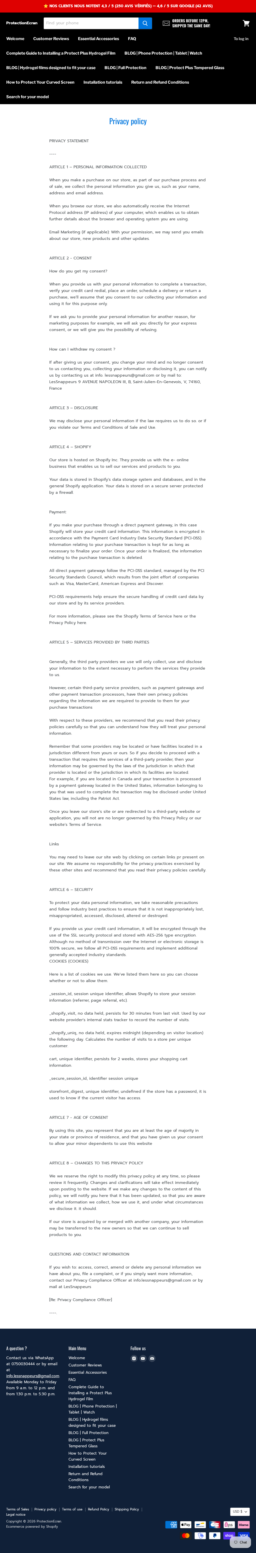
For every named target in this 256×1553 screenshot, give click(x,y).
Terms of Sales (17, 1509)
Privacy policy (45, 1509)
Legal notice (16, 1514)
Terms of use (72, 1509)
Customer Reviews (51, 38)
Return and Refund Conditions (160, 82)
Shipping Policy (127, 1509)
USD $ (237, 1511)
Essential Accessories (98, 38)
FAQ (132, 38)
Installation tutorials (103, 82)
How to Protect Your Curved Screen (40, 82)
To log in (241, 39)
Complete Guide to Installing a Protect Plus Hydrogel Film (61, 53)
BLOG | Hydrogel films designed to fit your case (51, 67)
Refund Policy (98, 1509)
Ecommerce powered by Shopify (32, 1526)
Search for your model (27, 96)
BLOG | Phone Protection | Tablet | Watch (163, 53)
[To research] (145, 23)
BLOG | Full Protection (125, 67)
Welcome (15, 38)
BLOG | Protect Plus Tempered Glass (190, 67)
